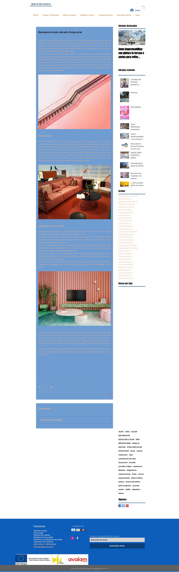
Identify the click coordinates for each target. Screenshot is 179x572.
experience (137, 466)
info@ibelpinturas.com (43, 547)
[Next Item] (141, 38)
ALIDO (121, 432)
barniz (132, 451)
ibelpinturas (132, 470)
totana (121, 493)
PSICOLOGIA (123, 451)
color (131, 455)
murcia (141, 474)
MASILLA (135, 443)
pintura (121, 482)
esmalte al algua (125, 466)
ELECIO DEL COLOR (126, 439)
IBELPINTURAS (124, 443)
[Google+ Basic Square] (127, 505)
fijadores (121, 470)
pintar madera (136, 478)
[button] (143, 7)
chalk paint (122, 455)
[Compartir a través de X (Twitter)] (45, 387)
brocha (139, 451)
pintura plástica (124, 486)
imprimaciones (124, 474)
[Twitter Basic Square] (123, 505)
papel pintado (124, 478)
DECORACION (124, 435)
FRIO (138, 439)
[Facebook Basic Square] (119, 505)
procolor (136, 486)
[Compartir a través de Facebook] (39, 387)
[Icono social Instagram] (72, 538)
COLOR (134, 432)
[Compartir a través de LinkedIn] (51, 387)
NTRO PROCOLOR (134, 447)
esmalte (132, 462)
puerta (121, 489)
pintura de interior (133, 482)
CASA (127, 432)
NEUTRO (122, 447)
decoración (122, 462)
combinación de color (127, 459)
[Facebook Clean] (77, 538)
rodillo (127, 489)
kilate (134, 474)
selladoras (136, 489)
